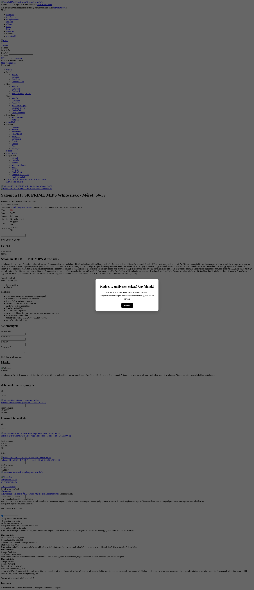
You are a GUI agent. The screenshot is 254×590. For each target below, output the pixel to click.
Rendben (127, 305)
